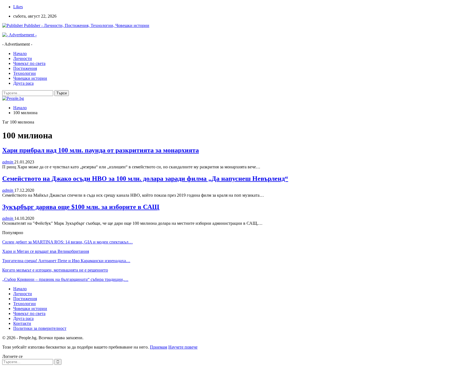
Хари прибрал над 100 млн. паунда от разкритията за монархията (100, 150)
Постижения (25, 68)
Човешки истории (30, 78)
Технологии (24, 73)
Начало (20, 53)
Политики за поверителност (39, 328)
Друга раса (23, 83)
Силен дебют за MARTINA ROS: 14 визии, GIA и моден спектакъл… (67, 242)
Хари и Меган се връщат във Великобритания (45, 251)
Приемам (158, 347)
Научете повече (183, 347)
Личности (22, 58)
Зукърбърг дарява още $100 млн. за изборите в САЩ (80, 206)
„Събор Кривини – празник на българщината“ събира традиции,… (65, 279)
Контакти (22, 323)
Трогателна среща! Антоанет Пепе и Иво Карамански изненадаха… (66, 260)
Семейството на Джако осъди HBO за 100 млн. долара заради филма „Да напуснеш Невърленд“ (145, 178)
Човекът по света (29, 63)
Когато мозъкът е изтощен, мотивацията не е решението (55, 270)
